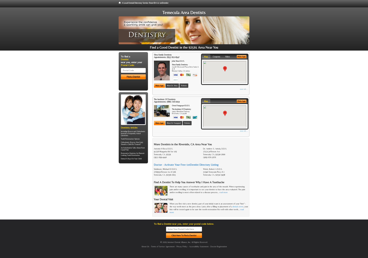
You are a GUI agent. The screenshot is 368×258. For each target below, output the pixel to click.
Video (227, 56)
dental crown (238, 206)
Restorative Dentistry (128, 153)
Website (184, 86)
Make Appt (159, 86)
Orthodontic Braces (128, 142)
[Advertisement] (133, 187)
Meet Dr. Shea (172, 86)
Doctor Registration (218, 246)
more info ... (244, 89)
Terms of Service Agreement (163, 246)
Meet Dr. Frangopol (174, 123)
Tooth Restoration (127, 139)
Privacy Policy (182, 246)
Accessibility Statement (199, 246)
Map (206, 56)
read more (223, 192)
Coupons (216, 56)
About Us (145, 246)
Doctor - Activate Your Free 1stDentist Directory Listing (186, 164)
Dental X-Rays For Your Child (131, 159)
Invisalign (124, 131)
